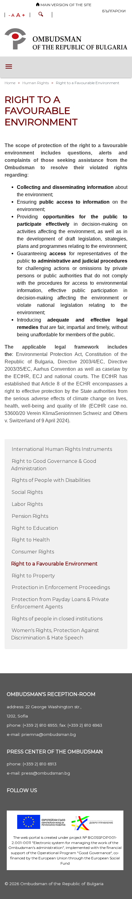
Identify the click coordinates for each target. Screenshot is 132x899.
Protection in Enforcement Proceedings (61, 587)
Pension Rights (30, 516)
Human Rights (35, 82)
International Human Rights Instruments (62, 449)
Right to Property (33, 576)
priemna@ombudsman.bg (48, 734)
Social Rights (27, 492)
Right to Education (35, 528)
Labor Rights (27, 504)
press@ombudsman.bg (45, 773)
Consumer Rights (33, 552)
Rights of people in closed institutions (57, 619)
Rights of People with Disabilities (51, 480)
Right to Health (31, 540)
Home (10, 82)
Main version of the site (65, 4)
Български (114, 11)
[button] (40, 15)
